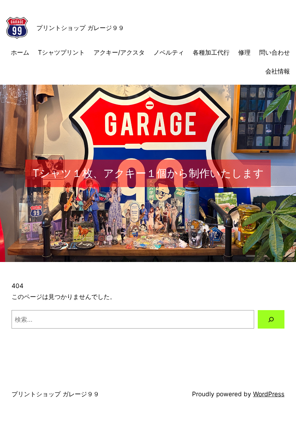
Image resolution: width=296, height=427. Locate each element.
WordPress (268, 394)
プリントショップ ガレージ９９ (80, 27)
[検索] (271, 319)
